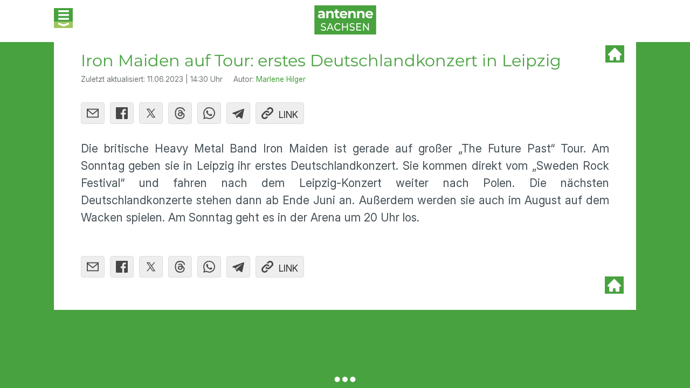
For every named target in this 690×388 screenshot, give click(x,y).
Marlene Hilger (281, 79)
